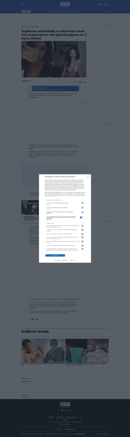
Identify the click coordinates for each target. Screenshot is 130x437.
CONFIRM (55, 255)
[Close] (88, 177)
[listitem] (65, 200)
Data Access (65, 260)
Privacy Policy (73, 260)
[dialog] (65, 218)
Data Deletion (57, 260)
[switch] (82, 203)
